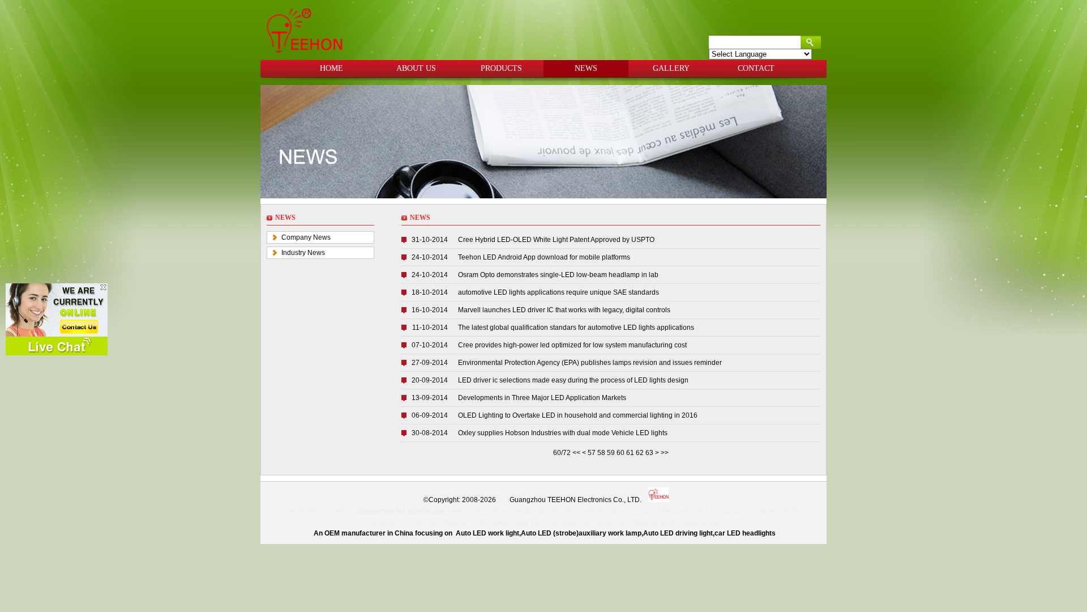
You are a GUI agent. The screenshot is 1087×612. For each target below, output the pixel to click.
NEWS (586, 68)
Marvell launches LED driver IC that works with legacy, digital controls (564, 310)
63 (649, 453)
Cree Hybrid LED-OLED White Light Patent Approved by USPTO (556, 240)
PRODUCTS (501, 68)
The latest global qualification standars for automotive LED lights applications (576, 328)
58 (601, 453)
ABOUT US (416, 68)
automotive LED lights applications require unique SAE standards (558, 292)
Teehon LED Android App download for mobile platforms (544, 257)
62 (640, 453)
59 (611, 453)
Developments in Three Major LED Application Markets (542, 398)
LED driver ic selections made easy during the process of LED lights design (573, 380)
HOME (331, 68)
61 (630, 453)
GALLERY (671, 68)
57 (592, 453)
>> (665, 453)
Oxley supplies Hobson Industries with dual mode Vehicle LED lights (562, 433)
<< (577, 453)
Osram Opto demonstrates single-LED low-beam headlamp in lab (558, 275)
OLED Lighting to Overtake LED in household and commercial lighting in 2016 (577, 415)
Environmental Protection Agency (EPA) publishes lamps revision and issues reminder (590, 363)
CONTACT (756, 68)
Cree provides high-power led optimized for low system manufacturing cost (572, 345)
